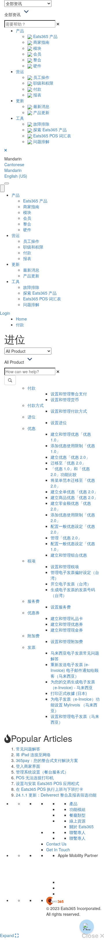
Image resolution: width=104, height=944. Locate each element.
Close (91, 935)
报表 (36, 95)
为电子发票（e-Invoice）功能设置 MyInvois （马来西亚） (75, 704)
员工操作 (40, 77)
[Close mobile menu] (2, 188)
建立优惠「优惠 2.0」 (70, 457)
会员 (36, 54)
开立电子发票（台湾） (71, 584)
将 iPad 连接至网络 (33, 754)
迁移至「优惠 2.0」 (68, 463)
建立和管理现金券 (67, 630)
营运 (20, 71)
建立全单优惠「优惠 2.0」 (74, 491)
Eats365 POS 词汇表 (51, 136)
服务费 (33, 601)
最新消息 (40, 106)
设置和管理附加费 (67, 641)
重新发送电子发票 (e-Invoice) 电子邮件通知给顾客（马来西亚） (75, 670)
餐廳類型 (77, 815)
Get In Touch (58, 849)
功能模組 (77, 809)
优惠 (31, 428)
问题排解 (40, 141)
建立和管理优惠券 (67, 624)
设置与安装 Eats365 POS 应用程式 (47, 783)
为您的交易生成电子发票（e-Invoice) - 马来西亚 (73, 684)
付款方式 (35, 405)
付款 (36, 89)
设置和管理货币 (65, 399)
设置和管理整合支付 (69, 394)
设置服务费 (61, 607)
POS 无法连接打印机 (35, 777)
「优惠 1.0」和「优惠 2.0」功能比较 (70, 471)
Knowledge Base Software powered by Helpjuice (52, 929)
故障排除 (40, 124)
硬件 (36, 66)
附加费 (33, 635)
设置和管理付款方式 (69, 411)
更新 (20, 100)
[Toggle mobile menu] (6, 183)
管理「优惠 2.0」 (66, 538)
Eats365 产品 (44, 36)
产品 (20, 30)
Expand (7, 935)
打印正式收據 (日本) (69, 693)
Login (5, 313)
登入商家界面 (28, 766)
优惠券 (33, 612)
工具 (20, 118)
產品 (73, 803)
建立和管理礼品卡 (67, 618)
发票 (31, 647)
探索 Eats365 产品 (49, 129)
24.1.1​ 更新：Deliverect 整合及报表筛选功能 (56, 795)
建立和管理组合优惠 (69, 555)
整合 (36, 59)
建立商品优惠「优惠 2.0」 (74, 497)
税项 (31, 561)
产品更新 (40, 112)
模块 (36, 48)
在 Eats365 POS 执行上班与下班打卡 (49, 789)
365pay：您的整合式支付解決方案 (47, 760)
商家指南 (40, 42)
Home (21, 319)
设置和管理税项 (65, 566)
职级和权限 (42, 83)
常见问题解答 (28, 749)
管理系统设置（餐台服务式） (42, 772)
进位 (31, 417)
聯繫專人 (77, 832)
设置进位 (59, 422)
